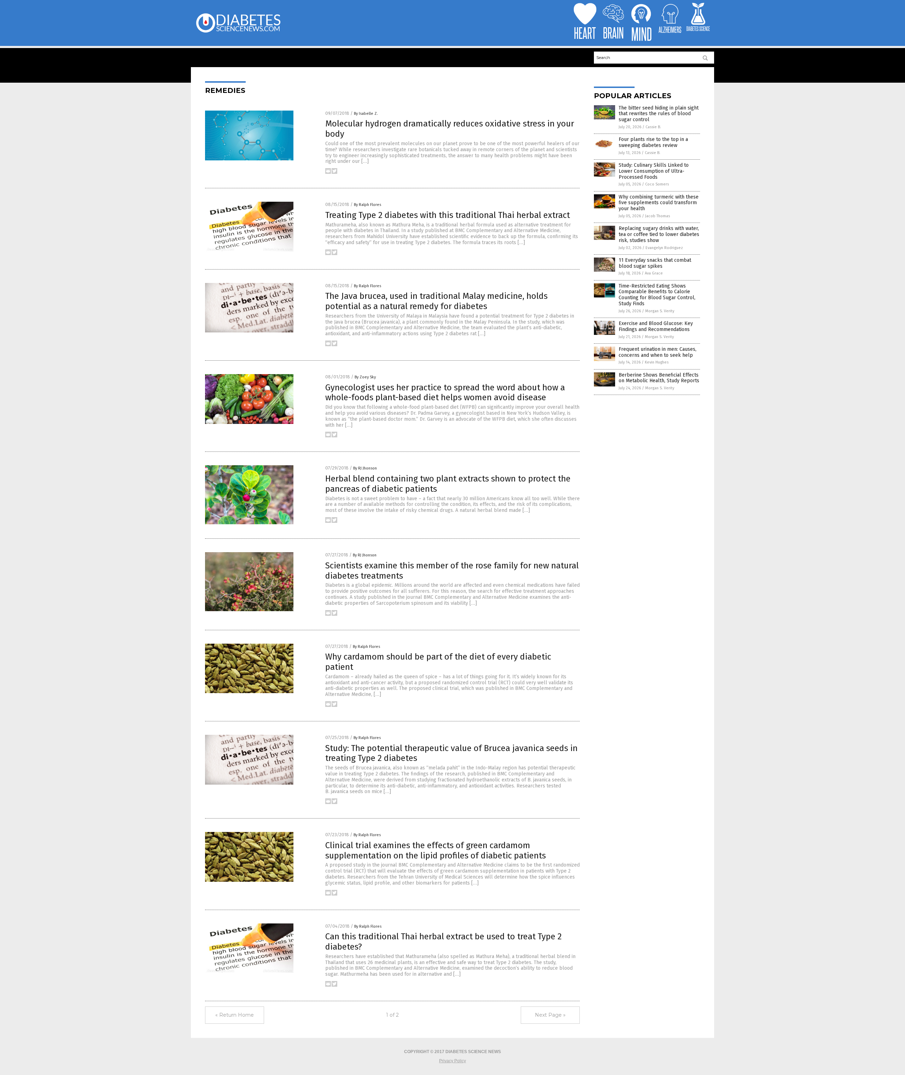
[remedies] (238, 32)
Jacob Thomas (657, 216)
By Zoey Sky (365, 377)
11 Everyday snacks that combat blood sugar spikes (655, 263)
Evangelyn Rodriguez (664, 248)
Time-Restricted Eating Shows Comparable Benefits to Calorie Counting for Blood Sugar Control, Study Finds (657, 295)
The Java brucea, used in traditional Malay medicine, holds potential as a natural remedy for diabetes (436, 301)
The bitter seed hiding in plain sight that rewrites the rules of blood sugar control (659, 114)
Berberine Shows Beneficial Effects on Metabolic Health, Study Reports (659, 378)
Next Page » (550, 1015)
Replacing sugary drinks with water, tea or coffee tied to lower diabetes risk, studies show (659, 234)
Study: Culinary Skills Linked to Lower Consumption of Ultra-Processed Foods (654, 171)
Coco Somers (657, 184)
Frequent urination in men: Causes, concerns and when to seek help (657, 352)
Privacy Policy (452, 1060)
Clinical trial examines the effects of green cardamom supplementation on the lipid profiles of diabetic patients (435, 850)
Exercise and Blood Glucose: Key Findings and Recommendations (656, 326)
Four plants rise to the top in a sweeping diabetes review (653, 142)
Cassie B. (653, 127)
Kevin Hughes (656, 362)
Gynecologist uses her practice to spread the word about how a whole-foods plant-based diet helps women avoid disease (445, 393)
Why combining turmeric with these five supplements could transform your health (659, 203)
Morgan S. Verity (659, 311)
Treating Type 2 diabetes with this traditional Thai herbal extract (447, 215)
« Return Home (234, 1015)
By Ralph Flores (367, 204)
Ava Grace (654, 273)
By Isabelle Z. (366, 113)
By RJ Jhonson (365, 468)
